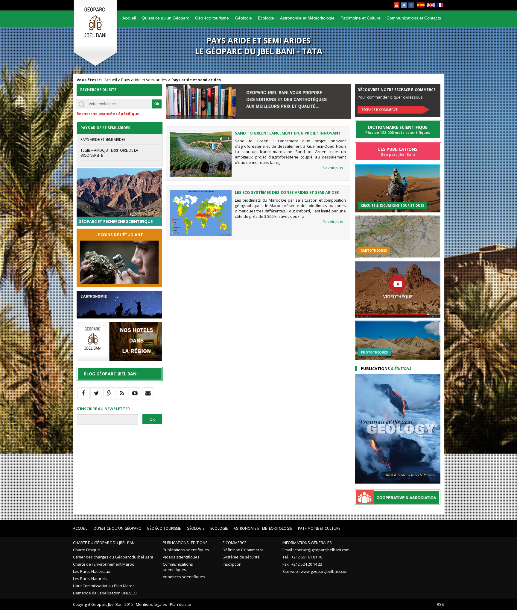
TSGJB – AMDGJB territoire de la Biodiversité (109, 153)
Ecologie (266, 18)
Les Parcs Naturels (90, 578)
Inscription (232, 564)
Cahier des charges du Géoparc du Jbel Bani (113, 557)
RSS (440, 604)
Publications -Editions (185, 542)
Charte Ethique (86, 549)
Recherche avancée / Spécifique (108, 113)
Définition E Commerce (243, 549)
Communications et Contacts (414, 18)
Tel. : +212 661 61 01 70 (302, 557)
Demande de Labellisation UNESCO (105, 593)
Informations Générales (307, 542)
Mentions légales (151, 604)
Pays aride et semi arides (144, 79)
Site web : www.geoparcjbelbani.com (315, 571)
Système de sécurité (241, 557)
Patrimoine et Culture (360, 18)
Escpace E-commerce (379, 109)
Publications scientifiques (186, 549)
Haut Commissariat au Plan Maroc (103, 585)
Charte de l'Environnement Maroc (103, 564)
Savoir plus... (334, 167)
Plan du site (180, 604)
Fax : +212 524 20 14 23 (302, 564)
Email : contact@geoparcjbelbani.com (315, 549)
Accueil (129, 18)
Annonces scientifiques (184, 576)
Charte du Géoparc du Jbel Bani (104, 542)
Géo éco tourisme (212, 18)
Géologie (243, 18)
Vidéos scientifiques (181, 557)
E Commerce (235, 542)
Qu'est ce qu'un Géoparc (165, 18)
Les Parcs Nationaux (91, 571)
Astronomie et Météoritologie (307, 18)
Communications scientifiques (178, 566)
